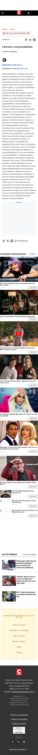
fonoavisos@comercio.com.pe (23, 692)
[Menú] (2, 13)
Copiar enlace (23, 241)
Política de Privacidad (19, 719)
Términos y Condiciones (19, 715)
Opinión (5, 40)
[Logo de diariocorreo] (19, 13)
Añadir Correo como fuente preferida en (16, 33)
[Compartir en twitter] (30, 39)
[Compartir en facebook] (26, 39)
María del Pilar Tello (12, 65)
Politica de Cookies (19, 724)
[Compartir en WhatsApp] (34, 39)
